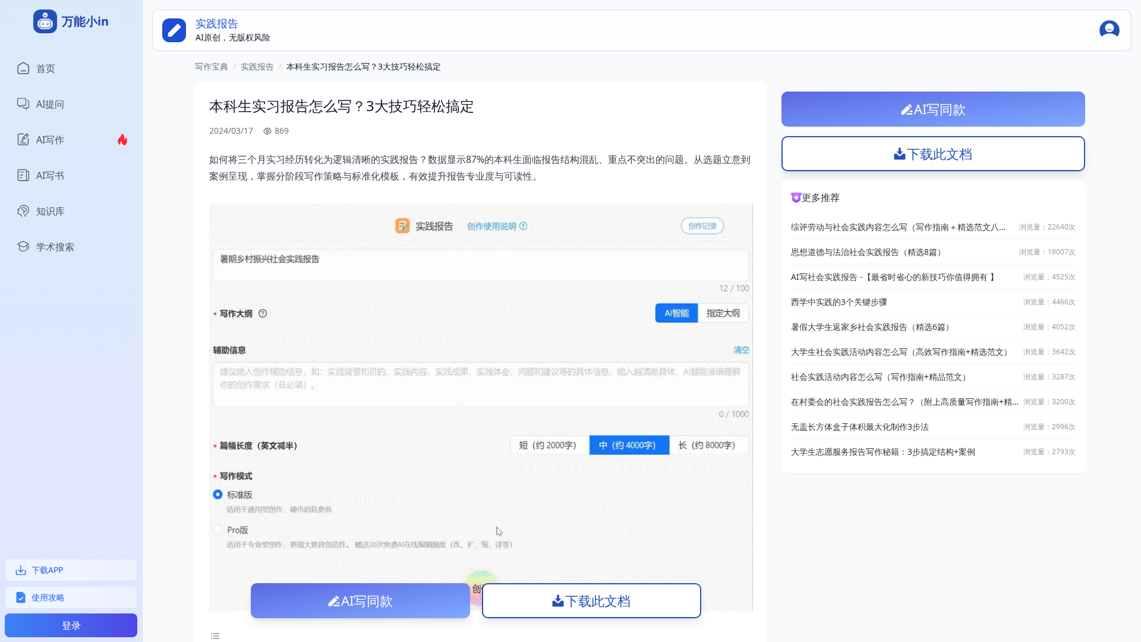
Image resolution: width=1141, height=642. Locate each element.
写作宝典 (211, 66)
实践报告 (257, 66)
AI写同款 (367, 600)
